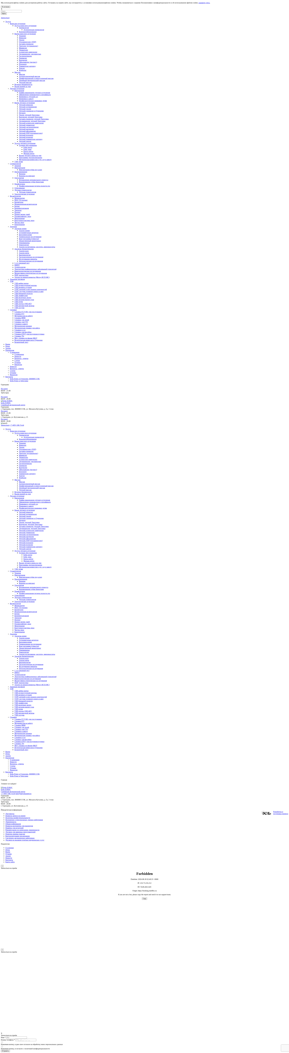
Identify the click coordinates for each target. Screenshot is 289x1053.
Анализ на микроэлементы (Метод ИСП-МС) (32, 685)
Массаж (17, 480)
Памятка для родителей (14, 828)
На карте (4, 389)
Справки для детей (21, 727)
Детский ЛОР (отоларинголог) (31, 541)
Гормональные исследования (30, 644)
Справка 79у (19, 744)
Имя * (3, 1037)
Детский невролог (26, 512)
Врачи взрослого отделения (25, 441)
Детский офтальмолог (27, 539)
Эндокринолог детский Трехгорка (32, 528)
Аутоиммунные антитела (28, 640)
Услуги (8, 429)
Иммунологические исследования (27, 679)
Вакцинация (19, 498)
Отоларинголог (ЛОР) (27, 449)
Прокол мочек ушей (22, 622)
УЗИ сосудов (19, 715)
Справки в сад (20, 737)
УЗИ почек (18, 709)
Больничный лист (21, 750)
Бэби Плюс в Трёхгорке (19, 776)
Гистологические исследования (31, 664)
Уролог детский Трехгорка (29, 522)
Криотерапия (19, 632)
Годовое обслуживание (28, 553)
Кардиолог (23, 468)
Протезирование (20, 579)
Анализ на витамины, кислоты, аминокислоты (37, 654)
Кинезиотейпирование (28, 439)
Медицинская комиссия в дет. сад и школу (35, 567)
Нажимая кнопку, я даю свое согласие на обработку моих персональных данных (32, 1044)
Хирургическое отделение (24, 601)
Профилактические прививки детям (33, 508)
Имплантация (19, 575)
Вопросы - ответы (17, 764)
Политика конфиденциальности (17, 818)
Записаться (5, 18)
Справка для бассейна (22, 739)
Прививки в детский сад (28, 504)
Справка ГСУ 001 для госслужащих (28, 719)
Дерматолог (23, 457)
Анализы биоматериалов (24, 656)
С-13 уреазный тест (21, 670)
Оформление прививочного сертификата (35, 502)
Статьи (12, 766)
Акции (8, 756)
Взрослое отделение (17, 431)
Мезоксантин (19, 606)
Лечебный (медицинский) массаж (32, 488)
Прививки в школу (26, 506)
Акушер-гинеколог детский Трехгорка (34, 526)
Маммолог (23, 455)
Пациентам (9, 758)
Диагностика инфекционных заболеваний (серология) (35, 677)
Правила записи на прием (15, 816)
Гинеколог (23, 466)
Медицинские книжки (23, 733)
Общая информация (13, 824)
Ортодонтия (19, 585)
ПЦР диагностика (21, 683)
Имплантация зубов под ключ (30, 577)
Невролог (22, 445)
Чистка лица (19, 630)
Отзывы (13, 768)
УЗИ (11, 689)
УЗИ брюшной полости (23, 701)
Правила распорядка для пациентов (19, 826)
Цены (7, 754)
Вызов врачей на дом (22, 494)
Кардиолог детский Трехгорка (30, 524)
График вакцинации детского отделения (34, 500)
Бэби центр (27, 555)
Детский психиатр (26, 543)
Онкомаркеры (24, 650)
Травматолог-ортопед (27, 474)
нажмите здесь (204, 3)
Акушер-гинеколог (26, 451)
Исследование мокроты (28, 666)
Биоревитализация (21, 616)
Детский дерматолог (27, 532)
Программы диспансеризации (30, 565)
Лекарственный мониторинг (30, 648)
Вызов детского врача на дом (30, 563)
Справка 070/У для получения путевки (29, 742)
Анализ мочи (24, 660)
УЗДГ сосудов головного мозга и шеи (28, 699)
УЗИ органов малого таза (24, 707)
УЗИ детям (18, 569)
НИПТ (17, 673)
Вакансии (13, 770)
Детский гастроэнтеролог (29, 535)
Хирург (22, 476)
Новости (13, 762)
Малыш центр (28, 561)
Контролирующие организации (17, 836)
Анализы (13, 634)
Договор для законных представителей (20, 832)
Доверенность (10, 822)
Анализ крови (24, 638)
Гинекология (24, 435)
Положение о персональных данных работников (24, 820)
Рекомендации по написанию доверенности (22, 830)
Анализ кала (24, 658)
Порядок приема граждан (15, 834)
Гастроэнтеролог (25, 463)
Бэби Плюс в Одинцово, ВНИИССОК (25, 774)
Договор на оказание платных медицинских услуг (24, 840)
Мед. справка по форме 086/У (25, 746)
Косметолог (18, 610)
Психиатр (23, 472)
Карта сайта (10, 862)
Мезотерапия (19, 626)
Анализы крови (20, 636)
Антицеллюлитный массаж (29, 484)
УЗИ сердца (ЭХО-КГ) (23, 711)
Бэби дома (27, 557)
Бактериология (24, 662)
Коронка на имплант (27, 583)
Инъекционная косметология (25, 612)
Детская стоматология (22, 597)
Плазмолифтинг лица (22, 624)
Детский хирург (25, 549)
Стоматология (15, 571)
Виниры (22, 581)
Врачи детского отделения (24, 510)
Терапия (17, 573)
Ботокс (17, 614)
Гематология (24, 652)
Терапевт (22, 443)
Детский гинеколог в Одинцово (31, 518)
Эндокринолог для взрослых (30, 461)
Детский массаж (25, 490)
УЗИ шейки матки (21, 691)
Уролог (21, 447)
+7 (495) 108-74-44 (17, 425)
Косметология (15, 604)
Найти (4, 13)
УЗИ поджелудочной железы (25, 693)
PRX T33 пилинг (21, 608)
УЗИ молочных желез (22, 705)
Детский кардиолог (26, 537)
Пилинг (17, 620)
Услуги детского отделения (24, 551)
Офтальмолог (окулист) (28, 470)
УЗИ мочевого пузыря (23, 695)
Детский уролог (25, 516)
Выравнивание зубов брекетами (31, 589)
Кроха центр (28, 559)
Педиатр (22, 520)
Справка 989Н (20, 725)
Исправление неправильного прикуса (33, 587)
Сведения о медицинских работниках (20, 838)
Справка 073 (19, 721)
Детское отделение (17, 496)
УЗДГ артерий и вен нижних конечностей (30, 697)
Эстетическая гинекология (33, 437)
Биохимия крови (25, 642)
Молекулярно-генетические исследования (30, 681)
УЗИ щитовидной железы (24, 713)
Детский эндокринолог (28, 514)
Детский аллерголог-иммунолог (31, 530)
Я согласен (5, 7)
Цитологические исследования (31, 668)
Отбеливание (19, 595)
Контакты (9, 772)
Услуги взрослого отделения (25, 433)
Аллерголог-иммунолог (28, 459)
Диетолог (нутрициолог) (28, 453)
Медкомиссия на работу (23, 723)
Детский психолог (26, 545)
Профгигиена (19, 591)
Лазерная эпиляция (17, 687)
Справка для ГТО (21, 729)
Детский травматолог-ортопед (30, 547)
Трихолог (18, 618)
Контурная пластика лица (24, 628)
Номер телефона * (8, 1040)
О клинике (9, 848)
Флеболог (22, 478)
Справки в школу (21, 731)
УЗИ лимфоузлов (21, 703)
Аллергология (19, 675)
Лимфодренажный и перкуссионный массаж (36, 486)
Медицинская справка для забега (27, 735)
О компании (14, 760)
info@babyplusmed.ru (23, 794)
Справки (13, 717)
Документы (9, 814)
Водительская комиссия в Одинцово (28, 748)
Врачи (7, 752)
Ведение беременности (23, 492)
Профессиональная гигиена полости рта (34, 593)
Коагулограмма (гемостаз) (29, 646)
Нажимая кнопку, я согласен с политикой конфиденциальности (25, 1049)
